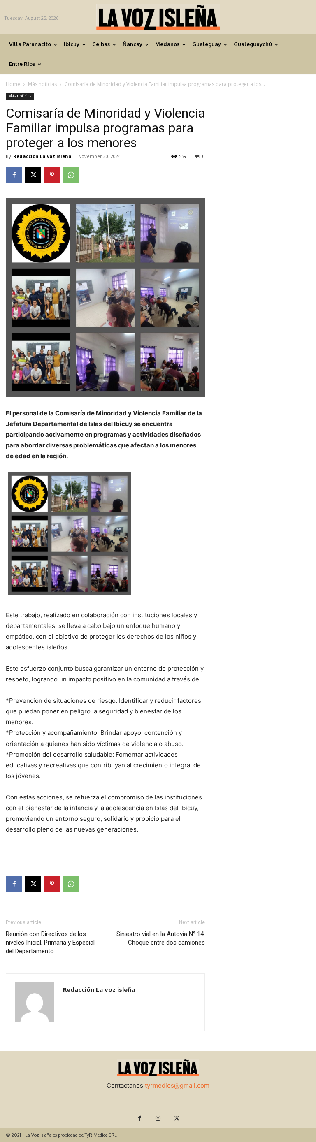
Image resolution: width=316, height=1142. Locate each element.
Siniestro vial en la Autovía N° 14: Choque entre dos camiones (160, 938)
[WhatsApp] (71, 175)
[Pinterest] (52, 175)
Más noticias (42, 84)
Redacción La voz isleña (42, 156)
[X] (33, 175)
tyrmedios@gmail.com (177, 1085)
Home (13, 84)
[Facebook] (14, 175)
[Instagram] (158, 1118)
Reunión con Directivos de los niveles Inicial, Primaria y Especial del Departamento (50, 942)
